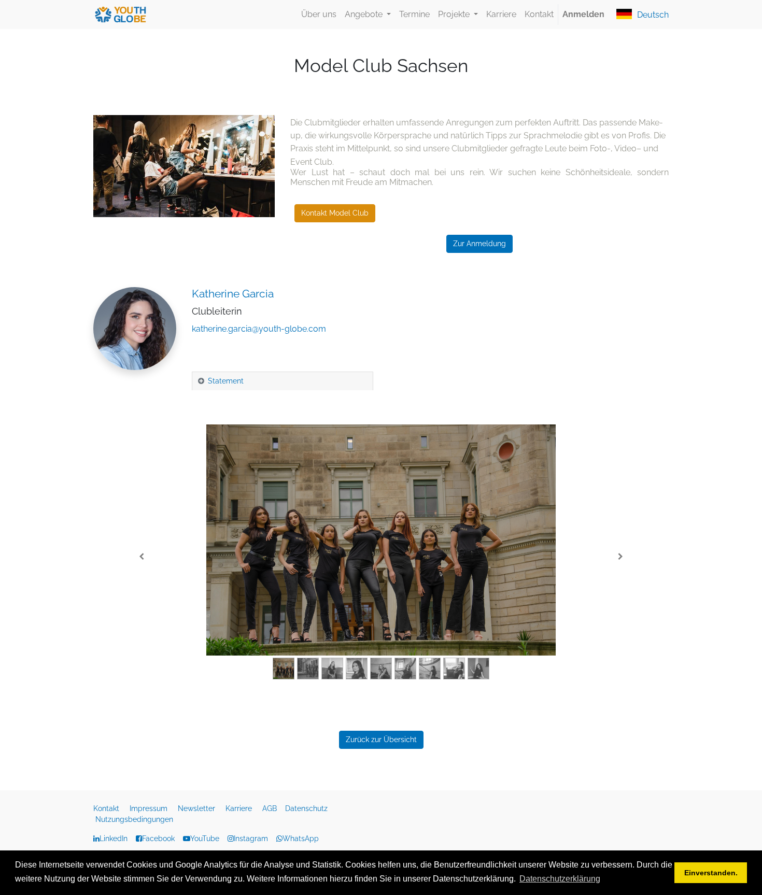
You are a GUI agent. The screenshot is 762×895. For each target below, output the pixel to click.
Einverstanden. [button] (711, 873)
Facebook (158, 838)
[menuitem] (319, 14)
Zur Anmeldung (479, 243)
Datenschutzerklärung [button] (559, 878)
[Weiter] (620, 556)
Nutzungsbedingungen (134, 819)
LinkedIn (114, 838)
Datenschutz (307, 808)
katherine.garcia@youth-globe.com (259, 329)
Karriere (239, 808)
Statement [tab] (226, 381)
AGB (270, 808)
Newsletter (197, 808)
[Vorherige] (142, 556)
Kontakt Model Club (335, 213)
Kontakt (107, 808)
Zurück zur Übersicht (381, 739)
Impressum (150, 808)
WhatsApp (301, 838)
